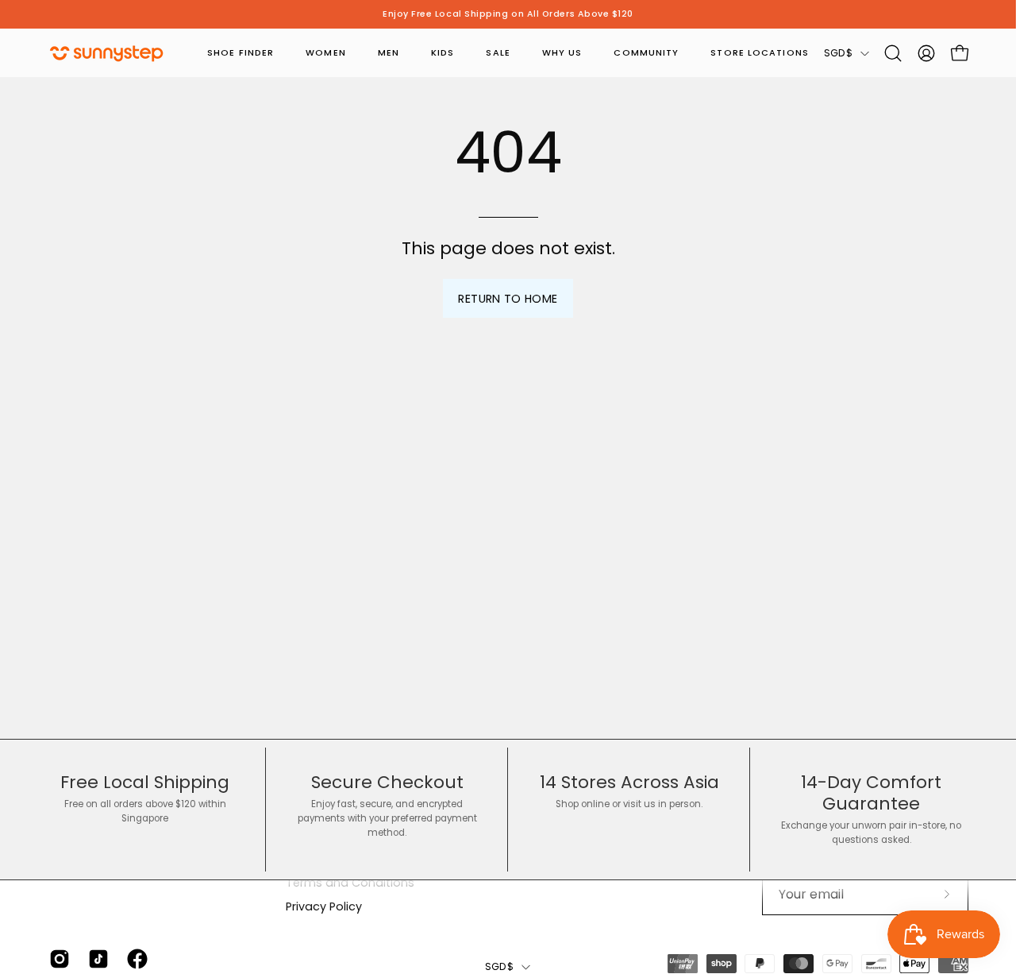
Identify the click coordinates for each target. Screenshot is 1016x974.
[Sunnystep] (107, 53)
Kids (442, 52)
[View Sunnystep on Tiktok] (96, 959)
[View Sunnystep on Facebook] (134, 959)
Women (326, 52)
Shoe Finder (240, 52)
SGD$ (838, 53)
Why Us (562, 52)
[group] (508, 14)
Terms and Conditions (350, 883)
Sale (498, 52)
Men (388, 52)
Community (646, 52)
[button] (893, 53)
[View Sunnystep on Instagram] (57, 959)
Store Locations (759, 52)
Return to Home (507, 299)
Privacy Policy (324, 906)
